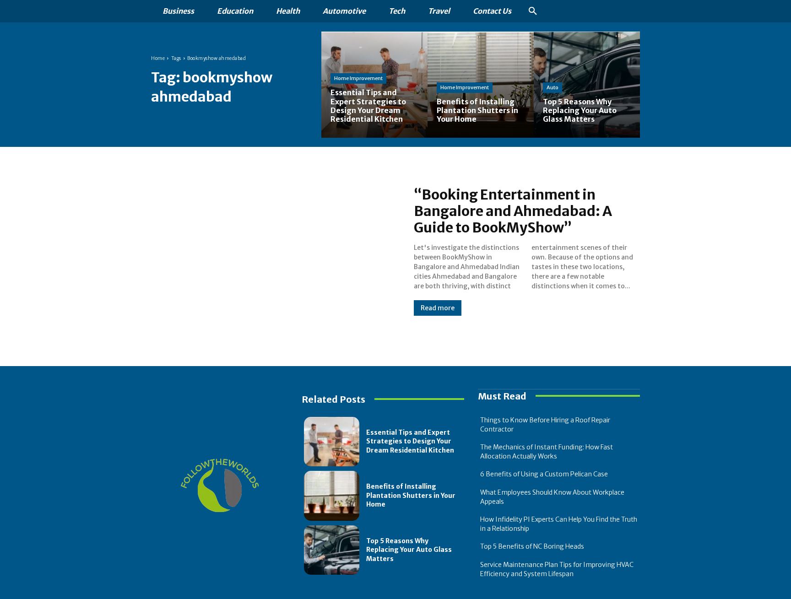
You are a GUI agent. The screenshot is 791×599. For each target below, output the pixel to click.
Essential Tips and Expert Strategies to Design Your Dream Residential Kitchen (410, 441)
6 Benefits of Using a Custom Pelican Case (544, 474)
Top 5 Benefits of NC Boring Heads (532, 546)
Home (158, 58)
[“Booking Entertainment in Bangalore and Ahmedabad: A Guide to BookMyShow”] (273, 250)
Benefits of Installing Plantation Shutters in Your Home (410, 495)
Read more (438, 308)
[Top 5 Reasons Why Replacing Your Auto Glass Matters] (587, 85)
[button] (533, 11)
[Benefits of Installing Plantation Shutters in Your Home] (331, 495)
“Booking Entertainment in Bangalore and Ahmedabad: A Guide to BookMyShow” (513, 211)
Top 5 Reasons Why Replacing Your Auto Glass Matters (409, 550)
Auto (552, 87)
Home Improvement (358, 78)
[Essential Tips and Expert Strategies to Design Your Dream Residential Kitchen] (374, 85)
